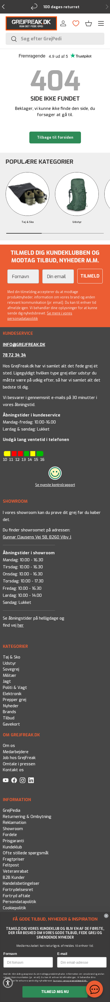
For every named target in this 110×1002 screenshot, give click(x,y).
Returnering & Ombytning (27, 816)
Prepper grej (14, 699)
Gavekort (11, 724)
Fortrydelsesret (18, 889)
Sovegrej (11, 669)
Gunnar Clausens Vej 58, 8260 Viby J (37, 537)
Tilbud (8, 718)
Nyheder (11, 706)
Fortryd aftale (16, 895)
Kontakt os (13, 770)
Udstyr (77, 222)
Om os (9, 745)
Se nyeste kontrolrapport (55, 485)
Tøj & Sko (27, 222)
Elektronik (12, 693)
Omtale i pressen (19, 764)
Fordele (10, 834)
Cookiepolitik (14, 908)
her (20, 625)
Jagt (7, 681)
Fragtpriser (14, 859)
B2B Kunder (14, 877)
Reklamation (14, 822)
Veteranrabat (15, 871)
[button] (88, 23)
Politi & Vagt (15, 687)
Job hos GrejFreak (19, 758)
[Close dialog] (106, 916)
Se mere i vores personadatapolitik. (70, 980)
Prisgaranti (13, 841)
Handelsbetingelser (21, 883)
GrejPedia (11, 810)
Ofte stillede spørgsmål (26, 853)
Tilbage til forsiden (55, 137)
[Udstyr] (76, 194)
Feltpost (11, 865)
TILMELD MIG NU (55, 992)
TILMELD (90, 276)
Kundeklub (12, 847)
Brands (9, 712)
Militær (9, 675)
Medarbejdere (15, 752)
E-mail (62, 954)
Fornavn (10, 954)
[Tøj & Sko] (27, 194)
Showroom (13, 829)
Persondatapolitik (19, 902)
